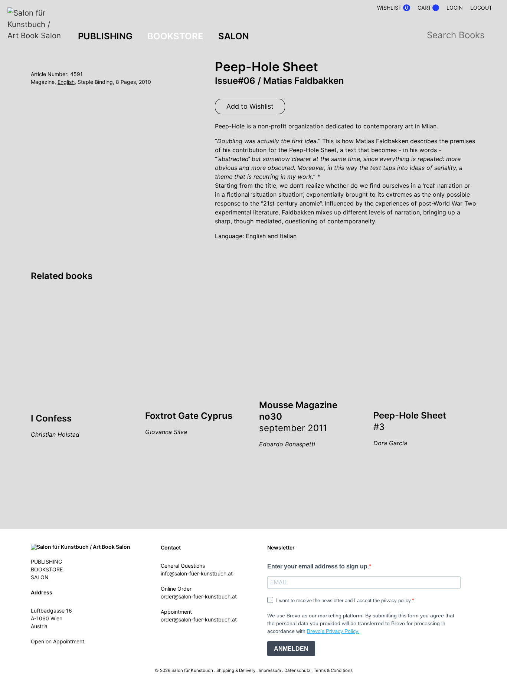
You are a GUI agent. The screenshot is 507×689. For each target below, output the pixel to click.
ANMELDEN (291, 649)
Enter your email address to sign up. (318, 566)
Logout (481, 7)
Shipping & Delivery (235, 670)
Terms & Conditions (333, 670)
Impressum (270, 670)
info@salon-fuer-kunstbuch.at (197, 573)
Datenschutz (297, 670)
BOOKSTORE (175, 36)
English (66, 82)
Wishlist (392, 7)
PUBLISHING (105, 36)
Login (455, 7)
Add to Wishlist (250, 106)
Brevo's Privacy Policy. (333, 631)
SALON (233, 36)
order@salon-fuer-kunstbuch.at (199, 596)
